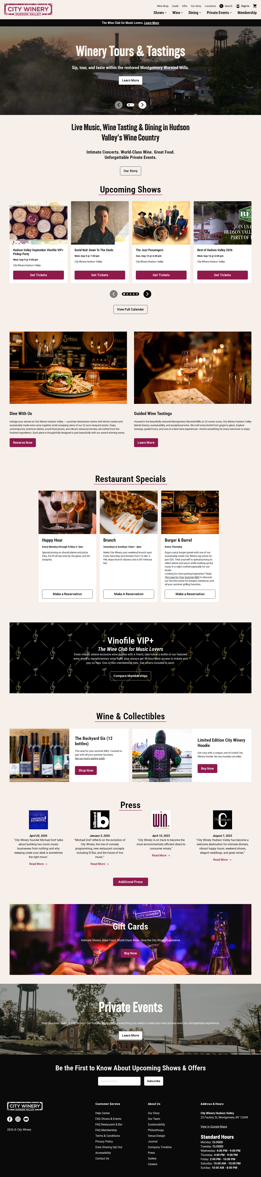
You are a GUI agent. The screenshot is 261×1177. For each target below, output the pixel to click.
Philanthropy (156, 1130)
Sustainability (156, 1124)
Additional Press (130, 882)
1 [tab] (129, 105)
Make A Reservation (128, 594)
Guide (175, 6)
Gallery (152, 1158)
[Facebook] (9, 1119)
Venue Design (156, 1136)
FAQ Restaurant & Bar (108, 1124)
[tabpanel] (130, 70)
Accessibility (103, 1153)
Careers (152, 1164)
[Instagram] (18, 1119)
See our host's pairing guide (90, 758)
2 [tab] (132, 105)
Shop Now (85, 770)
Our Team (154, 1118)
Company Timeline (160, 1147)
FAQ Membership (106, 1130)
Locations (210, 6)
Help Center (102, 1113)
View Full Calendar (130, 309)
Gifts (184, 6)
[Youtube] (26, 1119)
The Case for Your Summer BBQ (182, 577)
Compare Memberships (130, 676)
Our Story (196, 6)
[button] (160, 12)
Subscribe (153, 1081)
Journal (152, 1141)
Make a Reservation (67, 594)
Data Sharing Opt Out (108, 1147)
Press (151, 1153)
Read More (36, 864)
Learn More (151, 23)
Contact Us (102, 1158)
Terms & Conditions (107, 1136)
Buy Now (207, 768)
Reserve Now (22, 442)
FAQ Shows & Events (108, 1118)
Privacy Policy (104, 1141)
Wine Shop (162, 6)
